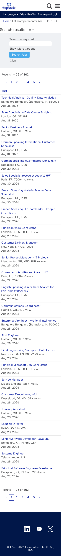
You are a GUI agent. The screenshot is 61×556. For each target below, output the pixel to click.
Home (7, 21)
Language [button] (9, 14)
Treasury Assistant (13, 409)
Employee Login (48, 14)
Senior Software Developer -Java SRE (25, 439)
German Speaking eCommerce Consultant (28, 160)
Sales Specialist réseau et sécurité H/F (26, 175)
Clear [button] (13, 60)
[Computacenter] (8, 6)
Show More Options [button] (22, 48)
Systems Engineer (12, 453)
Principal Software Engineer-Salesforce (26, 468)
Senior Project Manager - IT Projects (25, 257)
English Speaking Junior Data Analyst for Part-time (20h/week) (27, 289)
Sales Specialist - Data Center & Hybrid (26, 112)
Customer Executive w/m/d (19, 394)
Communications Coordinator (20, 306)
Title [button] (4, 90)
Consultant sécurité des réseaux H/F (24, 272)
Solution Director (12, 424)
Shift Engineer (10, 335)
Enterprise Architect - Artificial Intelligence (28, 320)
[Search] (49, 6)
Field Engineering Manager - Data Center (28, 350)
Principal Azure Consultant (18, 228)
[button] (57, 6)
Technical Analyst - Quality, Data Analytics (28, 97)
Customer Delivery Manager (19, 242)
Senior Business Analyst (16, 127)
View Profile (28, 14)
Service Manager (12, 379)
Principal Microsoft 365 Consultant (24, 365)
